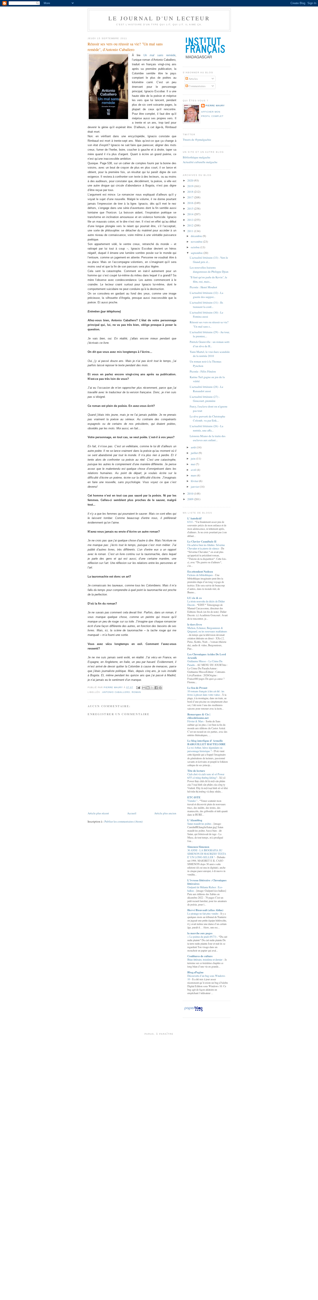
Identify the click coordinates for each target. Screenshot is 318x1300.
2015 (190, 208)
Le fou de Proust (197, 688)
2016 (190, 203)
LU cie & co (194, 598)
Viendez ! (192, 800)
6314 (190, 522)
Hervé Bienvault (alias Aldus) (205, 910)
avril (194, 470)
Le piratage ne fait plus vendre (203, 913)
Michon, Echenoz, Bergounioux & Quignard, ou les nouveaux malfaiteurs (207, 629)
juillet (195, 453)
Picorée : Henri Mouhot (203, 287)
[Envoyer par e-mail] (144, 688)
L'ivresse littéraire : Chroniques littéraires (206, 882)
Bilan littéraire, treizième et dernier (205, 959)
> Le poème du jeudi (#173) (202, 936)
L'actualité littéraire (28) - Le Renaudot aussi (206, 389)
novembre (197, 241)
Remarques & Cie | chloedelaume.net (198, 716)
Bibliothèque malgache (196, 157)
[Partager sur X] (152, 688)
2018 (190, 192)
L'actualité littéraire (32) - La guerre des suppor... (206, 295)
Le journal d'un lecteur (159, 18)
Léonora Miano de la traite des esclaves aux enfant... (207, 438)
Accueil (131, 813)
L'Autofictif (194, 518)
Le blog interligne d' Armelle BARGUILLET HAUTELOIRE (206, 742)
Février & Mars (195, 721)
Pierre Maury (215, 105)
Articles (193, 79)
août (194, 447)
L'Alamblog (194, 820)
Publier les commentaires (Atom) (123, 821)
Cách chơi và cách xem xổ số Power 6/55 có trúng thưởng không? (205, 775)
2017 (190, 197)
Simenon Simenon (198, 847)
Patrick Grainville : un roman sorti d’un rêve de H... (210, 344)
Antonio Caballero (116, 692)
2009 (190, 499)
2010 (190, 493)
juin (193, 458)
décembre (197, 236)
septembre (197, 253)
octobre (195, 247)
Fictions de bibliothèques (200, 575)
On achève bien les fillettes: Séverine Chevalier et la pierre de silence (206, 546)
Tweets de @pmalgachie (197, 140)
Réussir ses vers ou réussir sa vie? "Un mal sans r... (209, 324)
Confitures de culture (200, 956)
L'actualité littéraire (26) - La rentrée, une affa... (206, 428)
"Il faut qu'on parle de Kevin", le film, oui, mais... (208, 279)
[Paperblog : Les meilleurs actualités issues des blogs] (193, 1011)
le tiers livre (194, 624)
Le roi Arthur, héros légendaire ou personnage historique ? (204, 749)
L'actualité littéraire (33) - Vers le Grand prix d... (209, 260)
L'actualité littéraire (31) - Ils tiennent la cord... (206, 305)
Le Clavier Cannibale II (201, 541)
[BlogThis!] (148, 688)
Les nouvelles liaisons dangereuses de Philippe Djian (209, 270)
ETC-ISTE (194, 797)
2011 (190, 231)
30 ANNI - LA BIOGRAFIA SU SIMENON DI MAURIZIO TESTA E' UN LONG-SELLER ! (206, 853)
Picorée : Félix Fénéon (203, 371)
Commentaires (197, 86)
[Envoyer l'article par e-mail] (138, 687)
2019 (190, 186)
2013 (190, 220)
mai (193, 464)
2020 (190, 180)
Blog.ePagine (195, 972)
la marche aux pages (199, 933)
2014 (190, 214)
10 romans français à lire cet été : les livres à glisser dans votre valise (205, 692)
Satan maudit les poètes (199, 823)
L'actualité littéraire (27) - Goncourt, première (205, 399)
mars (194, 475)
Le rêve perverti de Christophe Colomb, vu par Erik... (207, 418)
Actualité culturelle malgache (200, 162)
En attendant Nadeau (200, 571)
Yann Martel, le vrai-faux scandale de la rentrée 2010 (210, 354)
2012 (190, 225)
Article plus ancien (165, 813)
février (195, 481)
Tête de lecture (196, 771)
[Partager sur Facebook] (156, 688)
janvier (195, 486)
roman (136, 692)
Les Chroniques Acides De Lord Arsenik (206, 656)
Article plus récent (98, 813)
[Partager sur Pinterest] (160, 688)
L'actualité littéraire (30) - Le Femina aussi (206, 314)
